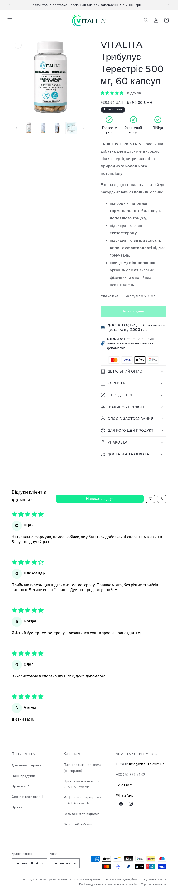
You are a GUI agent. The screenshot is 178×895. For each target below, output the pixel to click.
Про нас (18, 807)
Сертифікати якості (27, 797)
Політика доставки (91, 884)
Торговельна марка (153, 884)
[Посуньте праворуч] (84, 128)
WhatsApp (125, 795)
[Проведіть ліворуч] (17, 128)
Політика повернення (86, 879)
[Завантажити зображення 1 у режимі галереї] (29, 128)
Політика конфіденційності (122, 879)
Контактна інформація (122, 884)
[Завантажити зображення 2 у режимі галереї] (43, 128)
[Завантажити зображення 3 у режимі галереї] (57, 128)
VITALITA (37, 879)
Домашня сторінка (26, 765)
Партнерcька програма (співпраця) (82, 768)
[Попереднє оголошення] (9, 5)
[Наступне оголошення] (169, 5)
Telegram (124, 784)
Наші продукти (23, 776)
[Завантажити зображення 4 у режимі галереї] (71, 128)
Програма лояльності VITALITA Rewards (81, 784)
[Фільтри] (150, 499)
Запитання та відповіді (82, 814)
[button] (10, 20)
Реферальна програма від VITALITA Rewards (85, 800)
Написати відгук (99, 498)
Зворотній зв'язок (78, 824)
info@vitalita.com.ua (146, 764)
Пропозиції (20, 786)
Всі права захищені (55, 879)
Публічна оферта (155, 879)
